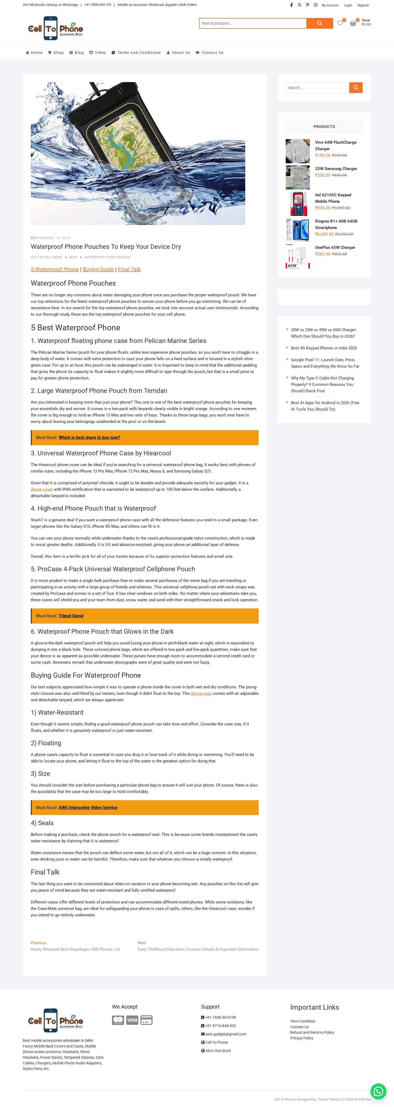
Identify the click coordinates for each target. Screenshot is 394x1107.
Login (348, 5)
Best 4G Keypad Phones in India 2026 (324, 348)
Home (37, 52)
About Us (181, 52)
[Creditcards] (146, 1020)
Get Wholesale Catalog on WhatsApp (50, 5)
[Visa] (132, 1020)
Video (100, 52)
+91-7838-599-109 (97, 5)
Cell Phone (52, 257)
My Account (330, 5)
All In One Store (218, 1051)
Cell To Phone (216, 1042)
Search (319, 23)
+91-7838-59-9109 (220, 1017)
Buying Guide (98, 269)
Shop (59, 52)
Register (363, 5)
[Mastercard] (118, 1020)
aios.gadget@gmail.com (225, 1034)
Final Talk (129, 269)
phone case (201, 693)
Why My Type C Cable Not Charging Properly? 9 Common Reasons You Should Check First (322, 384)
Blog (79, 52)
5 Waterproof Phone (55, 269)
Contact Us (213, 52)
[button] (378, 1091)
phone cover (42, 489)
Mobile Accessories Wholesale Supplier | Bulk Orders (157, 5)
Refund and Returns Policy (312, 1032)
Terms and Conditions (139, 52)
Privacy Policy (301, 1038)
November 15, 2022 (52, 238)
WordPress (362, 1099)
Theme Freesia (328, 1099)
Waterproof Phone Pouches (107, 257)
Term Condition (302, 1021)
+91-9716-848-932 (220, 1026)
